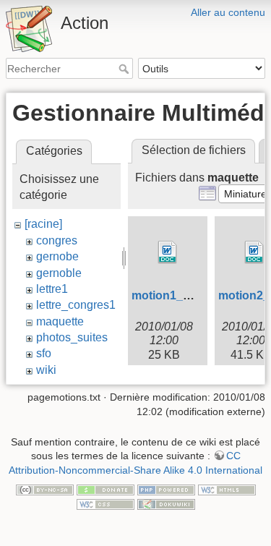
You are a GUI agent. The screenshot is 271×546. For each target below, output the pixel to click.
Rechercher (125, 69)
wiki (46, 370)
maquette (60, 321)
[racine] (43, 224)
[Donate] (105, 489)
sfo (43, 353)
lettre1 (52, 289)
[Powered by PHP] (166, 489)
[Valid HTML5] (227, 489)
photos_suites (72, 337)
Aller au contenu (228, 12)
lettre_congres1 (76, 305)
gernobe (57, 256)
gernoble (59, 273)
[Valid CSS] (105, 503)
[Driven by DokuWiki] (166, 503)
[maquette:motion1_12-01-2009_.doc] (168, 252)
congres (56, 240)
